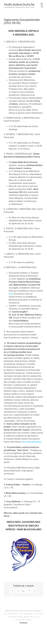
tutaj (11, 294)
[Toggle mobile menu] (42, 3)
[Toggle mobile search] (42, 6)
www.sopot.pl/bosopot (31, 442)
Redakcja (23, 623)
